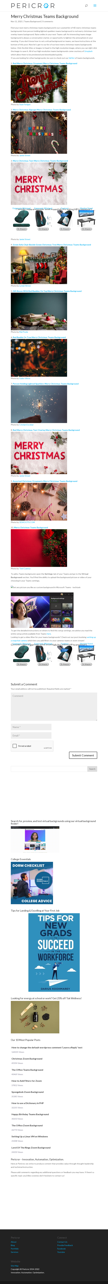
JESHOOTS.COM (27, 522)
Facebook (61, 1248)
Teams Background (32, 21)
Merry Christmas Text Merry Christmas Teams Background (40, 161)
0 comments (47, 21)
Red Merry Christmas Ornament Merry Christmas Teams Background (45, 63)
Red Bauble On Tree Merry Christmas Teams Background (39, 337)
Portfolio (15, 1248)
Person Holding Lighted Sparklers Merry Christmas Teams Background (46, 383)
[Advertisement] (54, 796)
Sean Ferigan (25, 104)
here (49, 634)
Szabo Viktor (24, 378)
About (13, 1242)
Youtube (61, 1252)
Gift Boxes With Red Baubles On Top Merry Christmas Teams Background (47, 291)
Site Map (15, 1266)
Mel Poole (23, 332)
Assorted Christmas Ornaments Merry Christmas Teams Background (45, 481)
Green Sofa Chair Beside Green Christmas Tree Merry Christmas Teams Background (52, 244)
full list (72, 58)
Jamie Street (24, 155)
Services (14, 1252)
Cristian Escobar (26, 424)
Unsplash (88, 51)
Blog (13, 1245)
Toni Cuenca (24, 568)
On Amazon (21, 229)
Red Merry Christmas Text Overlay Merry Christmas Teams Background (46, 430)
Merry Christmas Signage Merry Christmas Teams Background (42, 109)
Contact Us (62, 1242)
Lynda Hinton (25, 286)
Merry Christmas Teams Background (31, 527)
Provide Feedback (65, 1245)
